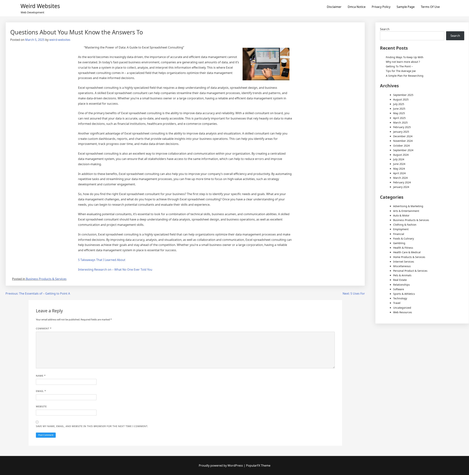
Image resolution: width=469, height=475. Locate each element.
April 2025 (399, 118)
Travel (396, 303)
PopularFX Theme (258, 465)
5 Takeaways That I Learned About (101, 260)
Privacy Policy (381, 7)
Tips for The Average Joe (401, 71)
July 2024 (398, 159)
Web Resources (402, 312)
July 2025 (398, 104)
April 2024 (399, 173)
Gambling (399, 243)
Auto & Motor (401, 215)
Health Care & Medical (407, 252)
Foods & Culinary (403, 238)
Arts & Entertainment (406, 211)
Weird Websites (40, 6)
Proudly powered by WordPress (221, 465)
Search (384, 29)
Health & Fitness (403, 247)
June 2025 (399, 108)
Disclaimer (334, 7)
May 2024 (399, 168)
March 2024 (400, 177)
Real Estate (400, 280)
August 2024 (401, 154)
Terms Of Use (430, 7)
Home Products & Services (409, 257)
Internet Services (403, 261)
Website (41, 406)
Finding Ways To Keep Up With (404, 57)
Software (398, 289)
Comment (43, 328)
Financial (398, 234)
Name (41, 375)
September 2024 (403, 150)
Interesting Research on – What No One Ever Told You (115, 270)
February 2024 (402, 182)
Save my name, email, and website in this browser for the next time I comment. (92, 426)
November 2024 (403, 141)
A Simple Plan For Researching (404, 75)
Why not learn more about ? (403, 61)
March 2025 (400, 122)
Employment (401, 229)
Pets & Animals (402, 275)
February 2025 (402, 127)
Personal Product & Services (410, 270)
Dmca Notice (356, 7)
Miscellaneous (402, 266)
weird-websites (59, 40)
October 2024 (401, 145)
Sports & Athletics (404, 294)
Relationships (401, 284)
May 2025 (399, 113)
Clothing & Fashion (404, 224)
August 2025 (401, 99)
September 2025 (403, 95)
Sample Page (406, 7)
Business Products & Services (46, 279)
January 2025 (401, 131)
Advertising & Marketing (408, 206)
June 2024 (399, 164)
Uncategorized (402, 307)
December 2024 (402, 136)
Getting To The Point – (399, 66)
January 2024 (401, 187)
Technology (400, 298)
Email (41, 391)
